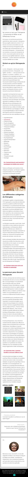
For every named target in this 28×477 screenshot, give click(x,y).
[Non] (26, 473)
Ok (14, 475)
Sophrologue (7, 119)
